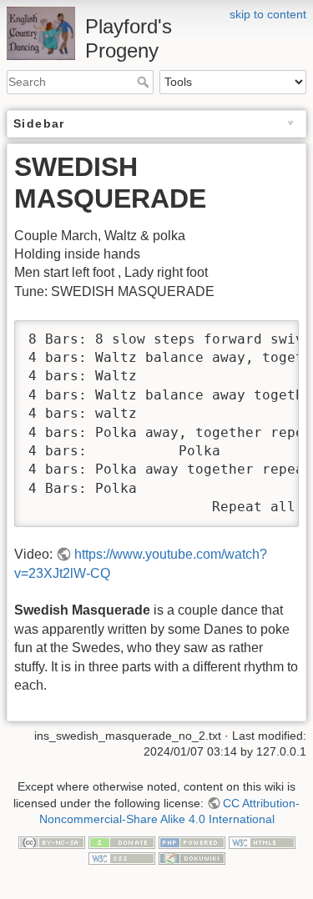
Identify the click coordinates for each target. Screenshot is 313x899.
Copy (270, 334)
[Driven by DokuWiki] (192, 858)
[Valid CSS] (121, 858)
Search (145, 82)
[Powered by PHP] (192, 841)
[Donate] (121, 841)
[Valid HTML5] (262, 841)
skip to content (268, 14)
